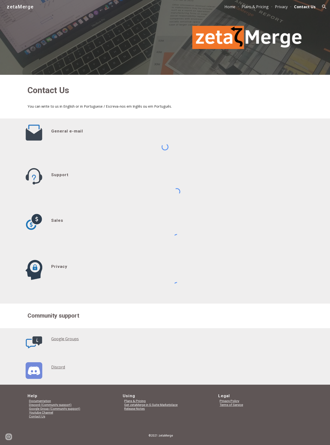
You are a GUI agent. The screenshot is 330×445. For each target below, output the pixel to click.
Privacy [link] (281, 6)
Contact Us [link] (305, 6)
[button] (324, 7)
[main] (165, 90)
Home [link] (229, 6)
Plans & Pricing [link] (255, 6)
